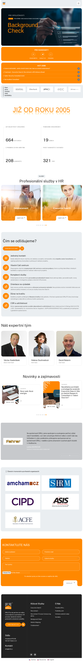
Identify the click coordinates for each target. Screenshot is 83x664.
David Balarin (65, 360)
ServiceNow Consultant (11, 79)
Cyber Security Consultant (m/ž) (14, 76)
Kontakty (57, 617)
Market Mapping (36, 622)
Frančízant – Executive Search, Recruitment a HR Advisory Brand (24, 72)
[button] (38, 225)
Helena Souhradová (40, 360)
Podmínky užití (59, 611)
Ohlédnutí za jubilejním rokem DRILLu (68, 392)
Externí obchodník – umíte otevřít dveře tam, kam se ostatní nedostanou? (27, 68)
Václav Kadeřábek (12, 360)
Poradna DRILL (59, 608)
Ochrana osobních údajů (62, 614)
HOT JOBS (41, 66)
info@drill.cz (9, 649)
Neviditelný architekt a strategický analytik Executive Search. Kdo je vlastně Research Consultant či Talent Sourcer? (30, 392)
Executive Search (21, 208)
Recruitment (62, 208)
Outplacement (35, 625)
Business (23, 384)
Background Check (36, 619)
